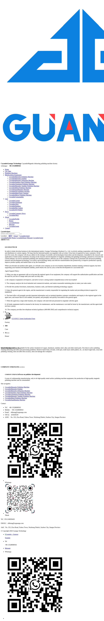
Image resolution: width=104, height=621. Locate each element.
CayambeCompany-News (17, 213)
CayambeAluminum (15, 202)
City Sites (8, 171)
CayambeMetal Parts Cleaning (18, 193)
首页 (10, 236)
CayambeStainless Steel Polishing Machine (23, 182)
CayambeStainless (15, 206)
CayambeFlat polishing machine (19, 191)
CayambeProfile (14, 219)
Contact (7, 228)
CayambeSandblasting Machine (19, 189)
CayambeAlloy (14, 204)
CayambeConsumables (16, 197)
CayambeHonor (14, 223)
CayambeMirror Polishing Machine (20, 195)
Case (6, 199)
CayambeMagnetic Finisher (18, 178)
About (7, 217)
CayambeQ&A (14, 215)
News (7, 212)
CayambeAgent (14, 226)
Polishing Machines (11, 173)
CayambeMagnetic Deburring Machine (21, 180)
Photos (11, 221)
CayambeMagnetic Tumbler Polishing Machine (24, 186)
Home (7, 169)
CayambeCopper (14, 200)
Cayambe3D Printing (16, 210)
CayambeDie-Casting (16, 208)
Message (12, 224)
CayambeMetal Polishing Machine (20, 188)
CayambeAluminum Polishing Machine (21, 184)
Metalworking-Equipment (13, 175)
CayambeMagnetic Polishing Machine (21, 177)
